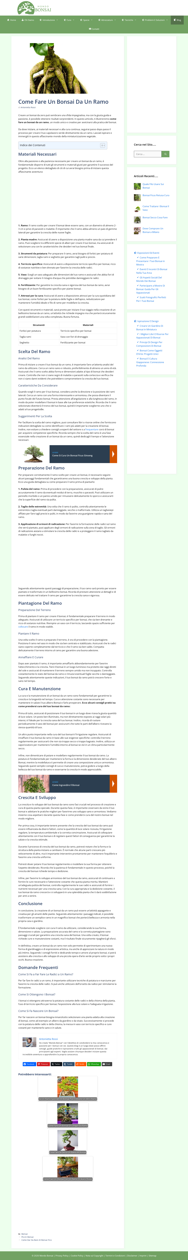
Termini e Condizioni (115, 1255)
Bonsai (24, 1234)
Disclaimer (132, 1255)
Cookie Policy (77, 1255)
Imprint (142, 1255)
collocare (23, 626)
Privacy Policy (62, 1255)
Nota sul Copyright (94, 1255)
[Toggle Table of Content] (101, 145)
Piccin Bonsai (27, 1237)
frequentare (91, 429)
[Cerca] (165, 154)
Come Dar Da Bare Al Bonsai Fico (36, 1240)
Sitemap (152, 1255)
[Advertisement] (121, 7)
